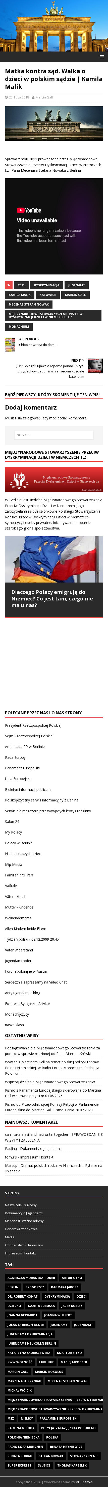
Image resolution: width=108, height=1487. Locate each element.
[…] (13, 695)
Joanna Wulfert (58, 1315)
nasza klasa (14, 1024)
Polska (52, 1437)
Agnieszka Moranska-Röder (31, 1278)
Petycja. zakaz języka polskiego (68, 1428)
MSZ (11, 1418)
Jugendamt (83, 1325)
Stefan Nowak (51, 1456)
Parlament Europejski (22, 768)
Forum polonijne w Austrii (26, 971)
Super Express (19, 1465)
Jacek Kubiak (72, 1306)
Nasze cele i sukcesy (21, 1205)
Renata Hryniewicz (66, 1447)
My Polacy (13, 832)
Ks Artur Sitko (69, 1353)
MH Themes (84, 1482)
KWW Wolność (20, 1362)
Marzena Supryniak (24, 1381)
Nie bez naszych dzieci (23, 853)
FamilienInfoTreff (19, 875)
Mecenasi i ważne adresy (24, 1221)
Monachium (19, 326)
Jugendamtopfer (18, 960)
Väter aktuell (15, 896)
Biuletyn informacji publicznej (28, 789)
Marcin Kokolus (49, 1372)
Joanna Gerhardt (22, 1315)
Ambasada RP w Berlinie (25, 746)
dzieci (82, 1296)
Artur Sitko (72, 1278)
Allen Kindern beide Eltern (25, 928)
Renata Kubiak (20, 1456)
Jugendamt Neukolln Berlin (32, 1343)
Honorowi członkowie (21, 1229)
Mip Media (13, 864)
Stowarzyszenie (84, 1456)
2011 (21, 285)
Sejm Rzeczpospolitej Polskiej (29, 736)
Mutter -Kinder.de (19, 907)
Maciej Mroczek (74, 1362)
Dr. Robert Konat (23, 1296)
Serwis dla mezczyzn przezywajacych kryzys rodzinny (48, 811)
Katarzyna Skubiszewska (29, 1353)
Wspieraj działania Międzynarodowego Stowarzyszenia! (50, 1081)
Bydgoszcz (34, 1287)
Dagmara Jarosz (64, 1287)
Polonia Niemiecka (23, 1437)
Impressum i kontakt (36, 1157)
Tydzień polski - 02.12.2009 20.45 (32, 939)
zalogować (31, 418)
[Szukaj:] (54, 435)
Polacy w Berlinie (19, 843)
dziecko (14, 1306)
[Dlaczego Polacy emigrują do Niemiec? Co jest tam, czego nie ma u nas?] (54, 559)
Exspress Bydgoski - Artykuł (27, 1003)
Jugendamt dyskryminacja (30, 1334)
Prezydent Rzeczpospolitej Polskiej (33, 725)
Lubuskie (46, 1362)
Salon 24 (12, 821)
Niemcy (27, 1418)
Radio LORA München (25, 1447)
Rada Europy (15, 757)
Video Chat (58, 982)
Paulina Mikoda (21, 1428)
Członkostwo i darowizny (24, 1245)
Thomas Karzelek (72, 1465)
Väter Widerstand (19, 950)
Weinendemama (18, 918)
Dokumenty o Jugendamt (40, 1148)
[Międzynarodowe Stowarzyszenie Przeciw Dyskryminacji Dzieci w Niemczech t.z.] (54, 48)
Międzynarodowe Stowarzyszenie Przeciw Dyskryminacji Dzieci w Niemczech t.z (46, 315)
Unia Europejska (18, 778)
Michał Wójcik (20, 1390)
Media (10, 1237)
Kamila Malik (20, 295)
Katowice (48, 295)
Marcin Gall (44, 97)
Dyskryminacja (46, 285)
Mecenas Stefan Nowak (29, 304)
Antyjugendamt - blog (22, 992)
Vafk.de (11, 885)
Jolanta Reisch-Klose (26, 1325)
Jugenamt (76, 285)
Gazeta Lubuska (41, 1306)
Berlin (13, 1287)
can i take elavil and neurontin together (36, 1134)
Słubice (44, 1465)
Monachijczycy (17, 1014)
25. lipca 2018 (19, 97)
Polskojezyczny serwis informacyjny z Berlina (41, 800)
